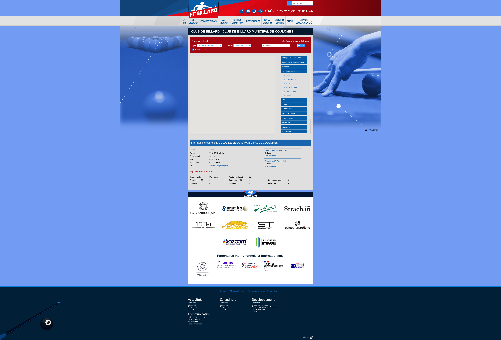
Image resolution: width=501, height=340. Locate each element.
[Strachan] (297, 208)
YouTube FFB (193, 322)
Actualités (256, 303)
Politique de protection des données (262, 291)
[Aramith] (235, 208)
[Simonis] (266, 208)
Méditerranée (287, 127)
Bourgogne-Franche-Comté (293, 62)
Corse (284, 100)
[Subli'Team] (266, 225)
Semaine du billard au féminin (264, 307)
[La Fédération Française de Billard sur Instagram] (254, 11)
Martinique (286, 122)
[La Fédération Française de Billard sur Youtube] (248, 11)
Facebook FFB (194, 319)
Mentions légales (237, 291)
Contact (223, 291)
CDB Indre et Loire (289, 88)
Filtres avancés (200, 49)
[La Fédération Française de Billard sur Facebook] (242, 11)
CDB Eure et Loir (289, 80)
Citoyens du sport (259, 309)
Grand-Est (286, 104)
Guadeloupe (287, 109)
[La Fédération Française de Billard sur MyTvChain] (260, 11)
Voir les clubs (270, 156)
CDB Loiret (286, 96)
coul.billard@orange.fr (218, 166)
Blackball (192, 305)
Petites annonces (195, 324)
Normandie (286, 131)
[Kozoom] (235, 242)
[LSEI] (266, 242)
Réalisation (305, 337)
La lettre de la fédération (198, 317)
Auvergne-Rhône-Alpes (291, 58)
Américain (192, 303)
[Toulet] (203, 225)
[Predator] (235, 225)
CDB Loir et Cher (289, 92)
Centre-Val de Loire (290, 71)
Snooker (191, 309)
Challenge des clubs (260, 305)
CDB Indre (286, 84)
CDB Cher (286, 76)
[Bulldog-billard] (297, 225)
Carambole (192, 307)
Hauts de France (288, 113)
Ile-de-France (287, 118)
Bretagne (285, 67)
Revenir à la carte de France (297, 41)
